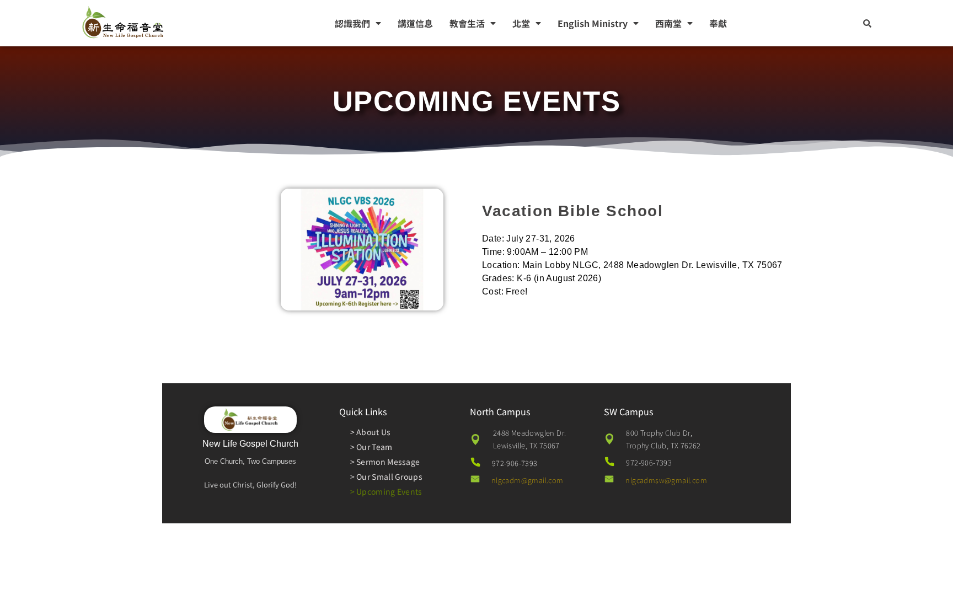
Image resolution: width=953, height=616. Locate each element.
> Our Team (371, 446)
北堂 (521, 23)
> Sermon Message (385, 461)
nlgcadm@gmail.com (527, 480)
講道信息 (415, 23)
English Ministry (593, 23)
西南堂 (668, 23)
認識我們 (352, 23)
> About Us (370, 431)
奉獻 (718, 23)
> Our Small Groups (386, 476)
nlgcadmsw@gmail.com (666, 480)
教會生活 (467, 23)
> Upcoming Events (386, 491)
